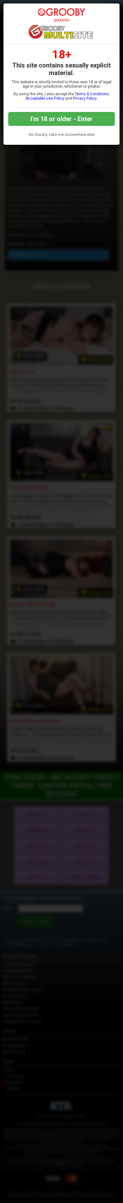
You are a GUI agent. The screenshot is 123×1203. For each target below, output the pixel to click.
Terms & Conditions (92, 94)
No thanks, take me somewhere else (62, 134)
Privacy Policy (85, 98)
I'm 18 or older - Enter (62, 119)
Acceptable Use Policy (45, 98)
